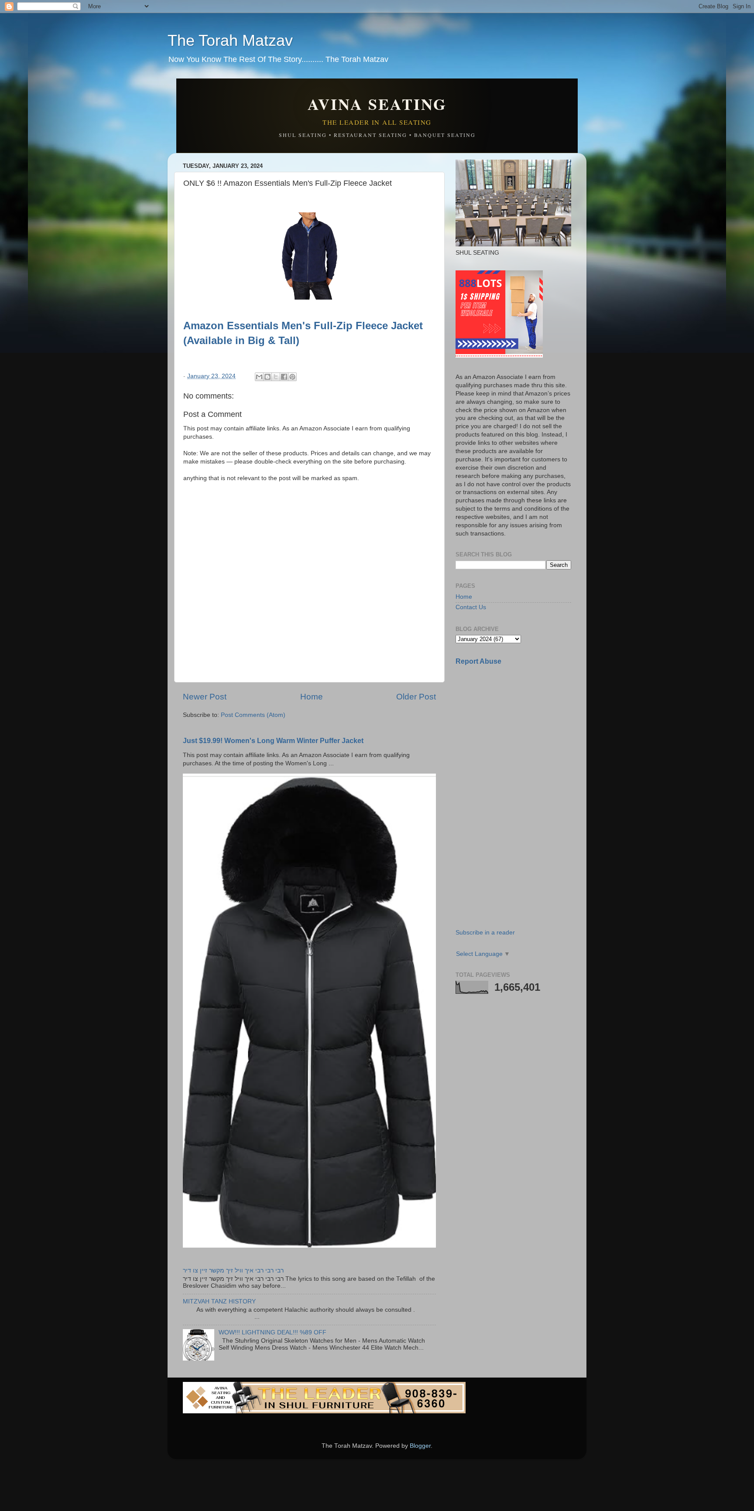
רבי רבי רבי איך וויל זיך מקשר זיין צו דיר (233, 1270)
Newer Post (204, 696)
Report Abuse (478, 661)
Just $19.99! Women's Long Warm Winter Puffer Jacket (273, 740)
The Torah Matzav (230, 40)
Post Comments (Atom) (253, 715)
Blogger (420, 1446)
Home (311, 696)
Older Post (416, 696)
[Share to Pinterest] (292, 376)
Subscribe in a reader (485, 932)
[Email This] (259, 376)
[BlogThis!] (267, 376)
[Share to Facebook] (284, 376)
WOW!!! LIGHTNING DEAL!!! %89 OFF (272, 1332)
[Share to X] (275, 376)
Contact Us (471, 607)
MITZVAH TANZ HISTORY (219, 1301)
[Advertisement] (521, 733)
